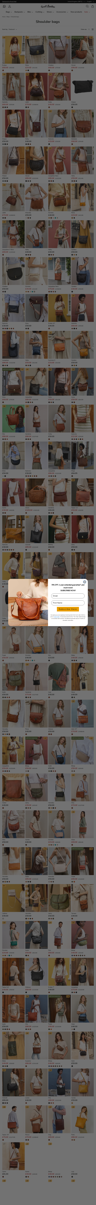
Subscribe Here (68, 609)
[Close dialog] (84, 581)
